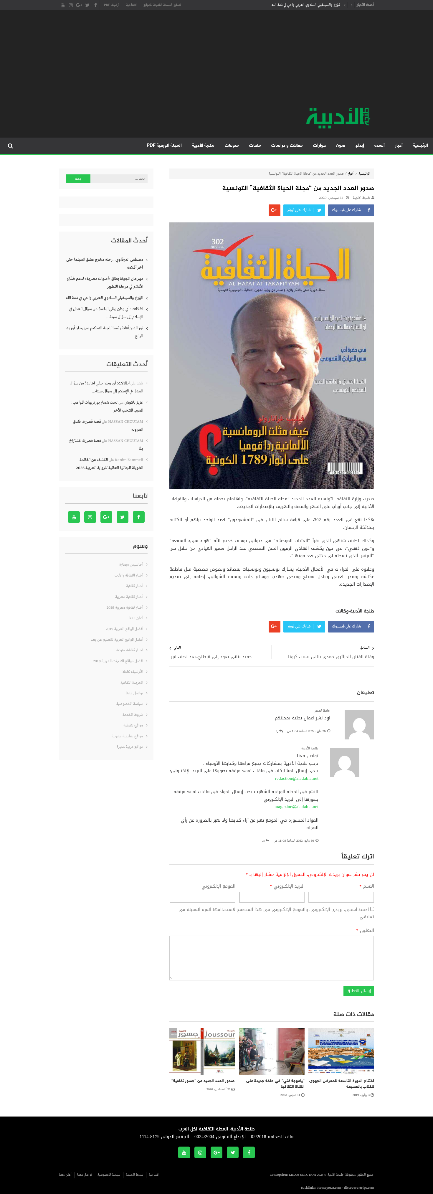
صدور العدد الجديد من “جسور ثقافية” (203, 1081)
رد (277, 731)
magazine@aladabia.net (296, 806)
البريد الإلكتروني (287, 886)
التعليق (365, 930)
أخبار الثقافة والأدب (129, 575)
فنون (340, 145)
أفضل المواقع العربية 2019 (124, 629)
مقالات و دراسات (287, 145)
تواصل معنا (134, 693)
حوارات (319, 145)
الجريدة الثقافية (131, 682)
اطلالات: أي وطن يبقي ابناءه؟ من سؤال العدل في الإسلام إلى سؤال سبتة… (106, 313)
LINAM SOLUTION (302, 1175)
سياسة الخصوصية (129, 703)
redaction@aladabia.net (296, 778)
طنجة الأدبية (361, 198)
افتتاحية (131, 5)
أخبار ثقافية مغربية (129, 597)
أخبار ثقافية (134, 586)
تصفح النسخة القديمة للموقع (162, 5)
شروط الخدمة (133, 714)
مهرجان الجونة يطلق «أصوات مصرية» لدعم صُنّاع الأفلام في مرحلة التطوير (105, 282)
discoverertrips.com (359, 1188)
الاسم (366, 886)
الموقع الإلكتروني (218, 886)
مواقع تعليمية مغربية (127, 736)
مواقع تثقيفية (133, 725)
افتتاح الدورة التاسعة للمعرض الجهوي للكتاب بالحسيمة (341, 1084)
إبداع (360, 145)
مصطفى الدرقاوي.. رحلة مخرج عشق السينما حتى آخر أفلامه (104, 263)
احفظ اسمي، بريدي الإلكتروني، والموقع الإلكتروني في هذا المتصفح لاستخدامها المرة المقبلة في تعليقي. (276, 913)
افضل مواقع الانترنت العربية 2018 (118, 661)
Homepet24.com (329, 1188)
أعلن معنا (136, 618)
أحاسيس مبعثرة (131, 564)
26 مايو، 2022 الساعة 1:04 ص (306, 731)
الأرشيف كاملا (133, 671)
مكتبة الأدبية (203, 145)
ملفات (255, 145)
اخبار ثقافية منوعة (129, 650)
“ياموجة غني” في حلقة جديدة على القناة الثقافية (275, 1084)
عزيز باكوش (134, 402)
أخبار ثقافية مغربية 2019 (125, 607)
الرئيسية (420, 145)
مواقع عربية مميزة (130, 746)
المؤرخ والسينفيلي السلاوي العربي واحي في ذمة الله (306, 5)
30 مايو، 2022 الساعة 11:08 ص (294, 841)
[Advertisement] (216, 62)
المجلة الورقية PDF (164, 145)
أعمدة (379, 145)
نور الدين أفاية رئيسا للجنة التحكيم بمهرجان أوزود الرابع (104, 332)
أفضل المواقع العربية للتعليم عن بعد (117, 639)
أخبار (399, 145)
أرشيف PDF (111, 5)
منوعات (232, 145)
